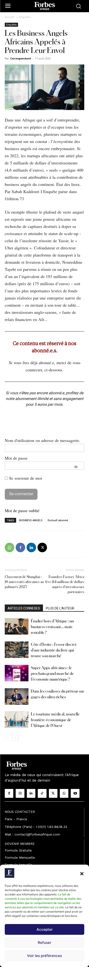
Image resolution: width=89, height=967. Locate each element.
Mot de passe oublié (22, 510)
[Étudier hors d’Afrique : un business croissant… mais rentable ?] (16, 626)
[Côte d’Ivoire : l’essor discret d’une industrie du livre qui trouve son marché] (16, 649)
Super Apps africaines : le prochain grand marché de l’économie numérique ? (52, 673)
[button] (82, 873)
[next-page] (15, 738)
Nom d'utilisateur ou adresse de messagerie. (42, 440)
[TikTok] (42, 793)
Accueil (9, 17)
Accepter (45, 929)
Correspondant (20, 58)
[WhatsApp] (9, 547)
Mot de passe (16, 458)
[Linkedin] (31, 547)
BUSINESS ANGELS (30, 520)
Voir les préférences (44, 955)
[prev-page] (8, 738)
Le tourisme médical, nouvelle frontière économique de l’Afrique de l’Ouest (55, 720)
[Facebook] (20, 547)
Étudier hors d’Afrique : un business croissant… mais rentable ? (52, 627)
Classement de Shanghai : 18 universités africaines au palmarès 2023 (24, 582)
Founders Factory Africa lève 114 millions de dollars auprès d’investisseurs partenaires (64, 584)
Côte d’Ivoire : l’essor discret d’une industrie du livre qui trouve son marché (53, 650)
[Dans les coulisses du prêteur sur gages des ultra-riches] (16, 696)
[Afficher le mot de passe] (76, 467)
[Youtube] (75, 793)
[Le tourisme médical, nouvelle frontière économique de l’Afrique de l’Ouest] (16, 719)
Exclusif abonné (58, 520)
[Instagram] (20, 793)
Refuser (44, 942)
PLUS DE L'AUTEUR (60, 608)
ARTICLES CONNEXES (24, 608)
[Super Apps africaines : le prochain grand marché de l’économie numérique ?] (16, 673)
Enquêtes (25, 17)
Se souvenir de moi (25, 478)
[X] (42, 547)
